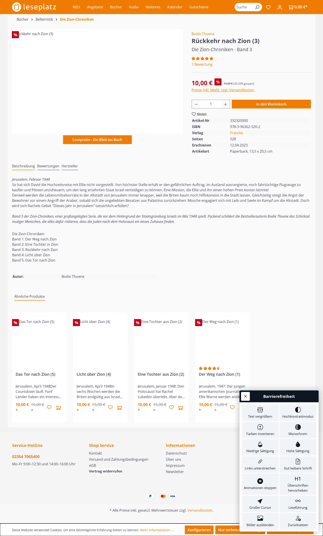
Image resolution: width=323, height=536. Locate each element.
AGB (92, 465)
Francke (236, 132)
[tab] (23, 166)
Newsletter (175, 471)
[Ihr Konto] (279, 7)
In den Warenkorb (271, 104)
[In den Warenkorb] (58, 407)
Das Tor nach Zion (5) (35, 374)
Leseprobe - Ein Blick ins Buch (97, 139)
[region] (97, 78)
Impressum (175, 465)
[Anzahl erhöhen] (225, 104)
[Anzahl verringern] (196, 104)
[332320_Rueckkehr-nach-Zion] (97, 78)
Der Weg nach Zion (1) (219, 374)
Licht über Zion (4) (94, 374)
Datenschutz (176, 453)
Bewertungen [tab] (48, 166)
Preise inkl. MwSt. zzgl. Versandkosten (223, 90)
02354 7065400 (26, 456)
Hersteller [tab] (70, 166)
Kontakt (95, 453)
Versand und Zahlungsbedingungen (118, 459)
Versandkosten (199, 510)
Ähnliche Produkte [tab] (29, 296)
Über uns (173, 459)
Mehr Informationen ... (157, 530)
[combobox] (243, 7)
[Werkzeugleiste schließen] (245, 396)
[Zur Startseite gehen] (34, 7)
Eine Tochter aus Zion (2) (161, 374)
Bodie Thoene (203, 33)
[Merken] (49, 407)
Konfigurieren (199, 529)
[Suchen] (257, 7)
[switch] (260, 412)
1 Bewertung (202, 64)
